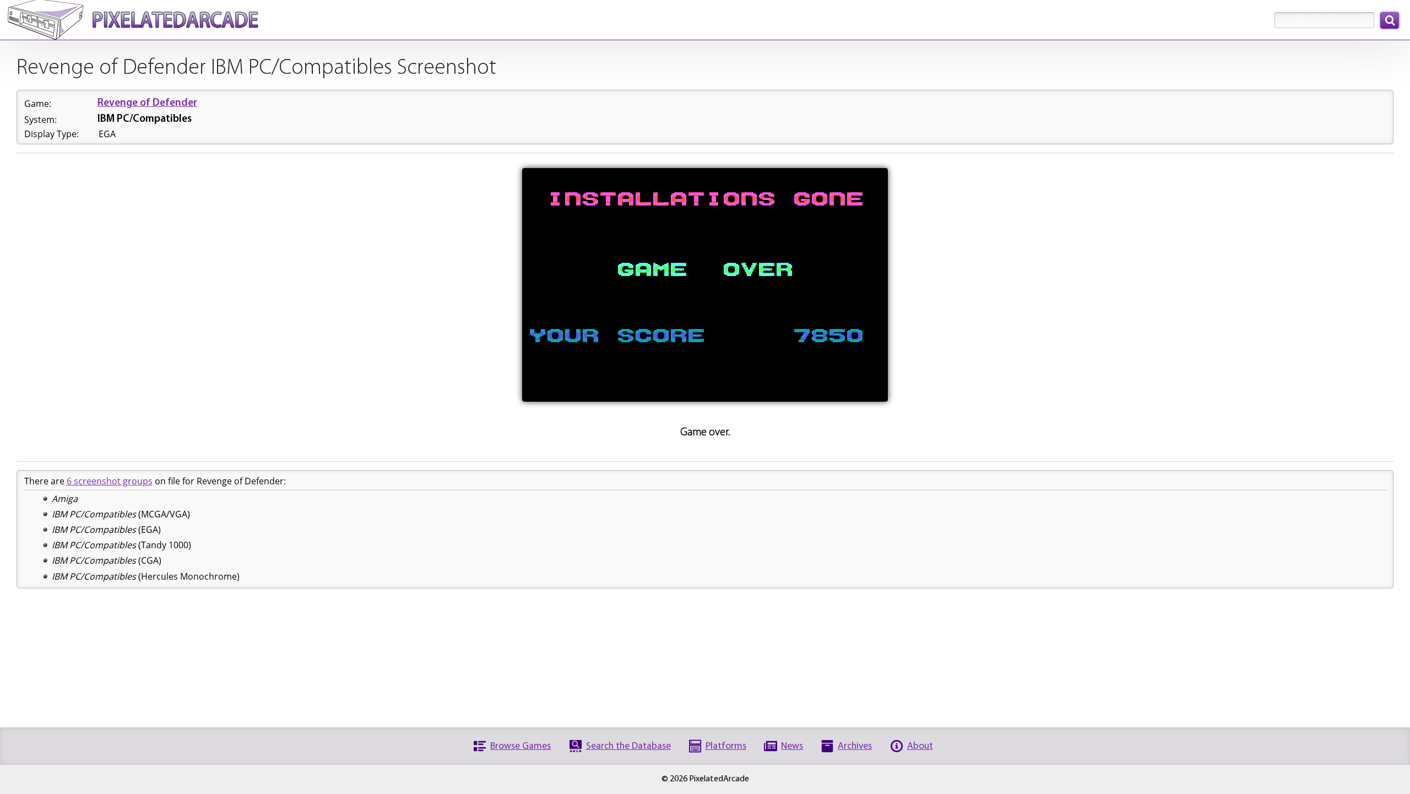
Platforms (726, 746)
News (792, 746)
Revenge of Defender (147, 103)
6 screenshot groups (110, 481)
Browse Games (520, 746)
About (920, 746)
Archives (855, 746)
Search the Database (628, 746)
